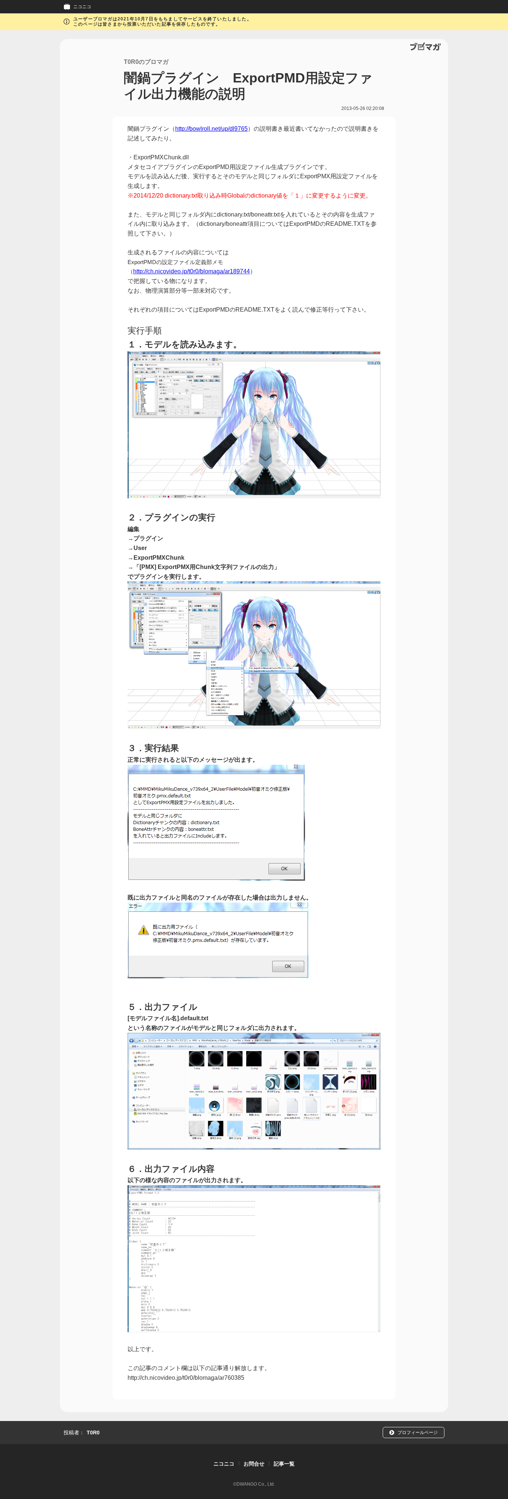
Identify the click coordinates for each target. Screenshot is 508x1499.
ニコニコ (82, 6)
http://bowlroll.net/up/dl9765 (211, 129)
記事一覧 (284, 1463)
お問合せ (254, 1463)
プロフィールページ (418, 1432)
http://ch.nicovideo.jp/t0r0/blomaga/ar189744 (191, 271)
